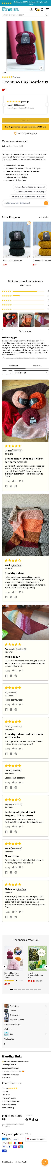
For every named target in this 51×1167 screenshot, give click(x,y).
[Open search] (4, 372)
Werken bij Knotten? (9, 1104)
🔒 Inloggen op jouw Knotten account (15, 1061)
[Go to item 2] (26, 320)
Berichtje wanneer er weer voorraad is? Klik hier (25, 127)
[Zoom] (41, 68)
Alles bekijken (44, 217)
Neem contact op (8, 1108)
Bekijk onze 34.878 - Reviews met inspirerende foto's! (31, 3)
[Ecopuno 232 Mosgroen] (16, 245)
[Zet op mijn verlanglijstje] (29, 223)
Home (4, 72)
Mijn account (6, 1078)
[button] (7, 77)
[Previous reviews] (4, 104)
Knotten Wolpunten (9, 1098)
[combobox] (25, 15)
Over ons (5, 1091)
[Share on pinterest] (15, 486)
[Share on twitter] (11, 486)
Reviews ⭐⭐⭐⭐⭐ (10, 1088)
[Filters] (10, 372)
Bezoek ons (6, 1095)
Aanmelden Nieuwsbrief (10, 1074)
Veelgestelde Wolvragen (10, 1068)
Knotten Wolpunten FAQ (10, 1101)
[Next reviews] (47, 104)
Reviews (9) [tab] (13, 365)
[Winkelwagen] (42, 9)
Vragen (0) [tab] (37, 365)
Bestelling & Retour (9, 1065)
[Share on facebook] (6, 486)
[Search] (46, 15)
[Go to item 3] (42, 320)
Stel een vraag (25, 331)
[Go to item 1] (10, 320)
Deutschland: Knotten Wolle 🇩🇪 (13, 1071)
